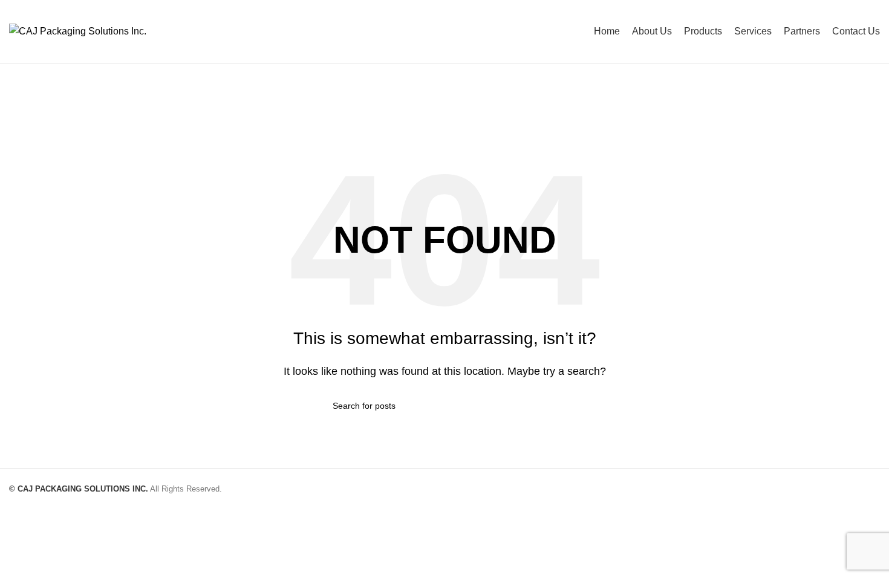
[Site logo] (77, 30)
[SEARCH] (551, 406)
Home (418, 121)
